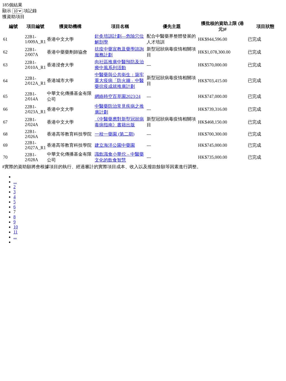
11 (15, 232)
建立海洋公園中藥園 (115, 145)
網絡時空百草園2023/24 (117, 96)
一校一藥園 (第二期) (114, 134)
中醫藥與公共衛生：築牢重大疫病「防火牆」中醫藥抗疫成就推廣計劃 (119, 80)
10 (15, 227)
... (15, 181)
